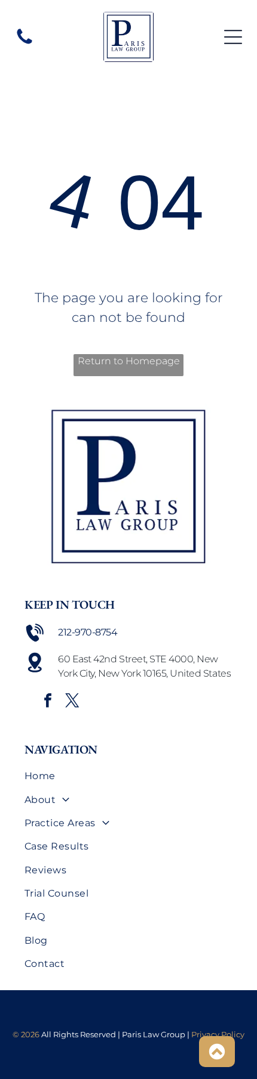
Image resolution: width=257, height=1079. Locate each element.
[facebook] (48, 702)
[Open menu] (233, 37)
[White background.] (24, 43)
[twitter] (72, 702)
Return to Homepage (129, 361)
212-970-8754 (87, 632)
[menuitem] (128, 775)
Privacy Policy (217, 1034)
